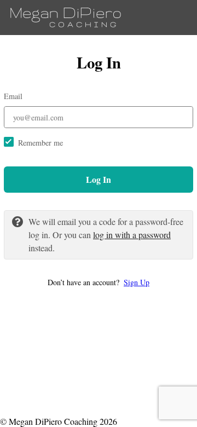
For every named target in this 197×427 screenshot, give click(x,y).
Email (13, 96)
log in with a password (132, 234)
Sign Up (136, 282)
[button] (98, 282)
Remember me (40, 142)
